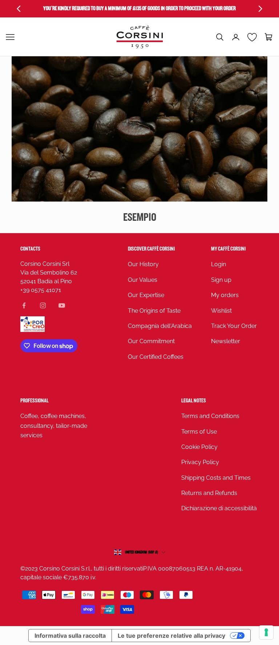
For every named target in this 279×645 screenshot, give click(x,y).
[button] (219, 37)
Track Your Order (234, 325)
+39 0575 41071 (40, 290)
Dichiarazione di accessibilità (219, 508)
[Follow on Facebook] (24, 305)
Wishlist (221, 310)
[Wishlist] (252, 37)
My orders (225, 295)
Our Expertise (146, 295)
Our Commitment (151, 341)
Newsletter (225, 341)
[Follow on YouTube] (61, 305)
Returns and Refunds (209, 493)
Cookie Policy (199, 446)
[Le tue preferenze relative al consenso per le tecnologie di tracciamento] (266, 632)
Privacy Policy (200, 462)
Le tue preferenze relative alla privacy (171, 635)
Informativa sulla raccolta (70, 635)
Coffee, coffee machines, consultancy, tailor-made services (53, 426)
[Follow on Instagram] (42, 305)
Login (218, 264)
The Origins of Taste (154, 310)
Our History (143, 264)
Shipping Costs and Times (216, 477)
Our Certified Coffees (155, 356)
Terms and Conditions (210, 416)
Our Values (142, 279)
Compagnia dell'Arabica (160, 325)
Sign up (221, 279)
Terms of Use (199, 431)
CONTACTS (30, 249)
